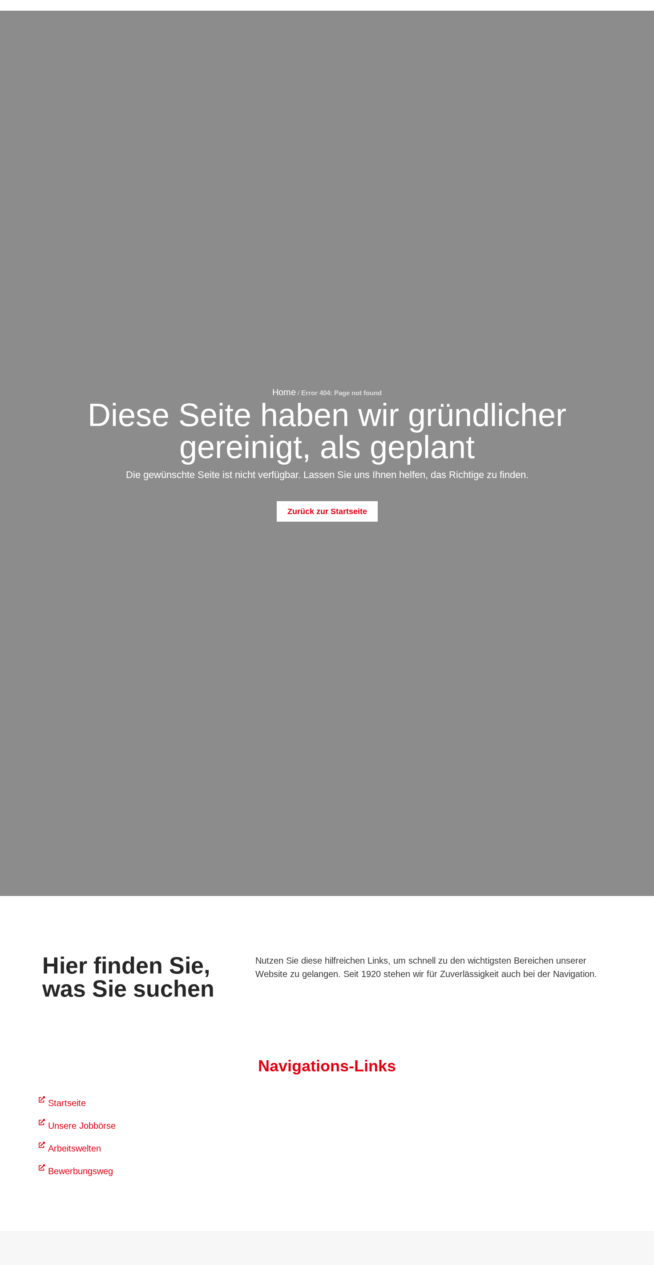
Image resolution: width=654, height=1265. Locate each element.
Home (284, 392)
